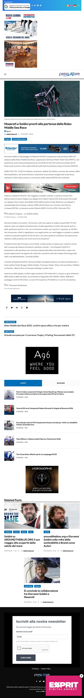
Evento (24, 532)
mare (30, 532)
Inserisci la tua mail (24, 632)
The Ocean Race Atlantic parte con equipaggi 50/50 (36, 454)
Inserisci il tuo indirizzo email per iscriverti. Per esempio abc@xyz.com (37, 641)
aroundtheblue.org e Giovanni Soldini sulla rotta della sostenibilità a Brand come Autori (61, 541)
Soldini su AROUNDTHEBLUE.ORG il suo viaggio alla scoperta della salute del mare (22, 541)
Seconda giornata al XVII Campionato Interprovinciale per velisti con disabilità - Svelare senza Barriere (47, 423)
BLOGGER (61, 383)
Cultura (16, 532)
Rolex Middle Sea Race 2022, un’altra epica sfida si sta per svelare (36, 325)
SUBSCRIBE (26, 658)
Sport (8, 131)
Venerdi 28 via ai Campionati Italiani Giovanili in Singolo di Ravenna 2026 (44, 408)
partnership (28, 586)
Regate (7, 139)
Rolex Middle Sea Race (19, 139)
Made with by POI (42, 691)
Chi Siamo (35, 669)
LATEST (23, 383)
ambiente (8, 532)
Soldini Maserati (12, 134)
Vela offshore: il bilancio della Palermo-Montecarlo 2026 (38, 439)
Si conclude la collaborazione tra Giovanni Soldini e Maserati (41, 594)
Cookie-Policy (46, 669)
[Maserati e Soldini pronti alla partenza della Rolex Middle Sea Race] (17, 307)
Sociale (47, 532)
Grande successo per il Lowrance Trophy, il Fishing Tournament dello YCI (39, 335)
